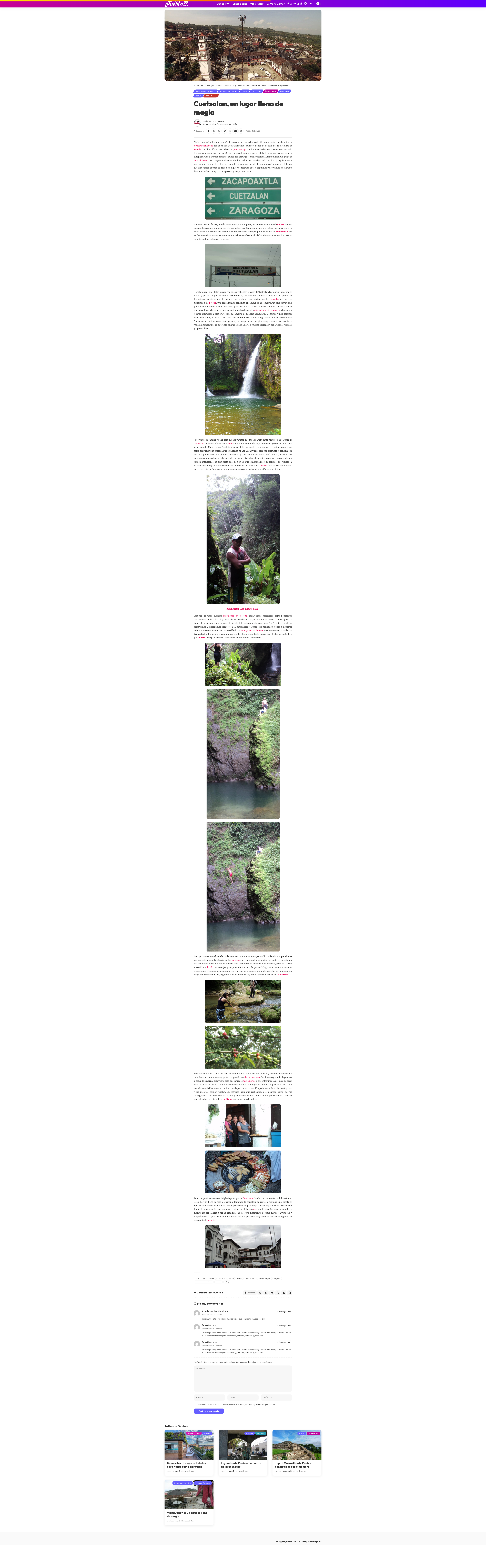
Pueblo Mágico (250, 1278)
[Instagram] (298, 4)
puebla (239, 1278)
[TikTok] (301, 4)
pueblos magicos (265, 1278)
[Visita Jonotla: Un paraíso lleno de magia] (189, 1494)
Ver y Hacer (211, 95)
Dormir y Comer (194, 1433)
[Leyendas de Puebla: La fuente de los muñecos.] (243, 1445)
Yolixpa (227, 1282)
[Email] (235, 131)
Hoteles (207, 1433)
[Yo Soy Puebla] (176, 3)
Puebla (198, 95)
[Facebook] (288, 4)
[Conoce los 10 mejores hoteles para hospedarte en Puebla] (189, 1445)
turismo (218, 1282)
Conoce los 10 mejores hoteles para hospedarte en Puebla (186, 1464)
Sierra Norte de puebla (203, 1282)
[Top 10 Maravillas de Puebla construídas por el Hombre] (296, 1445)
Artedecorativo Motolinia (215, 1311)
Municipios (284, 91)
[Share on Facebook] (208, 131)
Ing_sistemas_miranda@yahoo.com (248, 1336)
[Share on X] (213, 131)
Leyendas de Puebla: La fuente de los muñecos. (241, 1464)
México (231, 1278)
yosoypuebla (218, 121)
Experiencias (270, 91)
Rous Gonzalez (209, 1325)
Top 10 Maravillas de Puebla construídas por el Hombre (293, 1464)
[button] (305, 3)
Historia (249, 1433)
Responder (286, 1312)
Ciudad (244, 91)
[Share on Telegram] (224, 131)
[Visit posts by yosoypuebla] (197, 123)
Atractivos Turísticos (205, 91)
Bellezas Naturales (228, 91)
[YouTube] (295, 4)
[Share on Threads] (230, 131)
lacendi (177, 1471)
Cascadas (211, 1278)
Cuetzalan (256, 91)
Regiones (277, 1278)
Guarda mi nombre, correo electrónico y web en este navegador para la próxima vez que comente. (236, 1404)
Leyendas (260, 1433)
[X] (291, 4)
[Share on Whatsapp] (219, 131)
